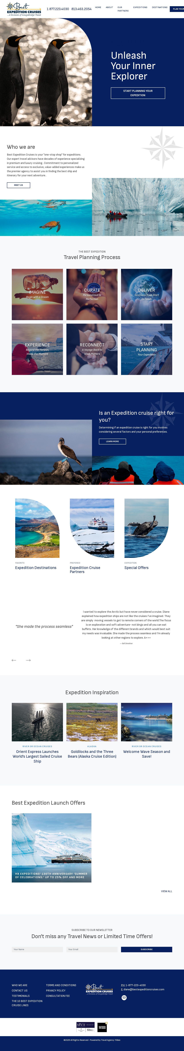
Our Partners (123, 9)
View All (166, 891)
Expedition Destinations (35, 567)
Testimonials (21, 996)
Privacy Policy (55, 990)
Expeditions (140, 7)
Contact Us (19, 990)
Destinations (159, 7)
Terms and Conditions (61, 985)
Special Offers (136, 567)
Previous (14, 660)
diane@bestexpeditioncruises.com (144, 989)
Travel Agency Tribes (110, 1040)
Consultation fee (58, 996)
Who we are (19, 985)
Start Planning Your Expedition (138, 93)
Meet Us (18, 185)
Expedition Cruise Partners (85, 569)
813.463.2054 (81, 9)
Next (28, 660)
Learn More (112, 441)
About (109, 7)
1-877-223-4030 (136, 985)
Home (98, 7)
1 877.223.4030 (58, 9)
